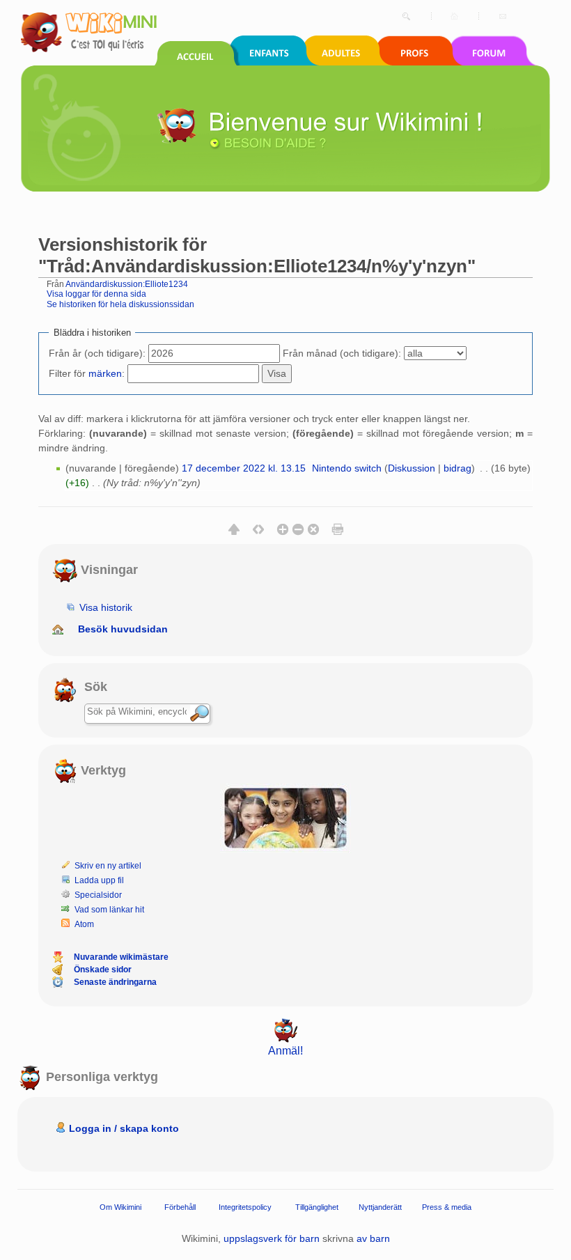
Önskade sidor (103, 969)
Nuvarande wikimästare (121, 957)
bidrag (457, 468)
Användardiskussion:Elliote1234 (126, 283)
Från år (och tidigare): (97, 353)
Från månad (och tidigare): (342, 353)
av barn (373, 1238)
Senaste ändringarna (115, 982)
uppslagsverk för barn (272, 1238)
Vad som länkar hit (109, 910)
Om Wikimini (120, 1207)
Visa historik (105, 607)
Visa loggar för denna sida (96, 293)
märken (105, 373)
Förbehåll (180, 1207)
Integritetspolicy (245, 1207)
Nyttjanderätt (380, 1207)
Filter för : (87, 373)
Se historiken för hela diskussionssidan (120, 304)
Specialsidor (98, 895)
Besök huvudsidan (123, 629)
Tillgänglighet (316, 1207)
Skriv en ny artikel (108, 866)
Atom (84, 924)
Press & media (446, 1207)
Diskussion (411, 468)
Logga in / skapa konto (124, 1128)
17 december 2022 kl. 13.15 (244, 468)
